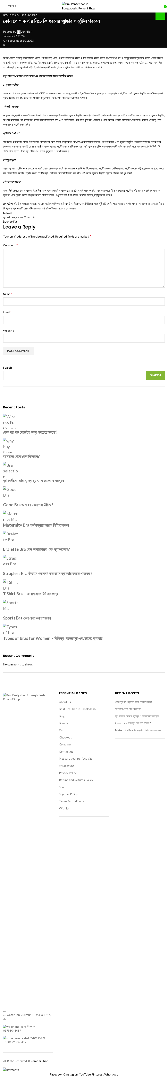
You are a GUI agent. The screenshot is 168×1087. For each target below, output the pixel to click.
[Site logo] (80, 6)
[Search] (104, 6)
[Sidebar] (5, 1082)
